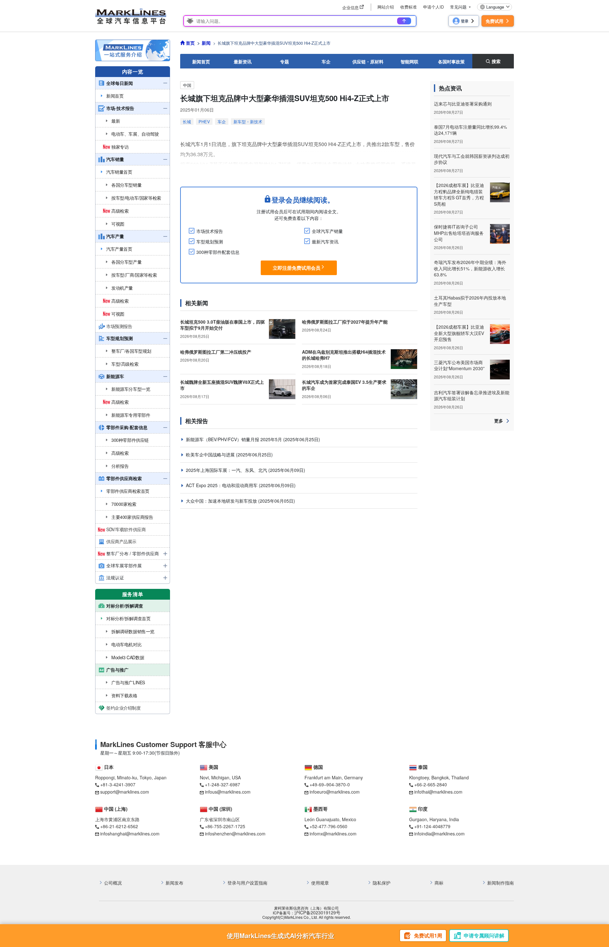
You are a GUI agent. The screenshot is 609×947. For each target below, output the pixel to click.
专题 (284, 61)
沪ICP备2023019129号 (317, 912)
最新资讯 (243, 61)
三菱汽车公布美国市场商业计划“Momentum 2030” (459, 365)
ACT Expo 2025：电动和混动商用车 (222, 485)
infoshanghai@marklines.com (130, 833)
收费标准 (408, 7)
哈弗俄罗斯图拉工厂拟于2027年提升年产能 (345, 322)
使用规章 (320, 883)
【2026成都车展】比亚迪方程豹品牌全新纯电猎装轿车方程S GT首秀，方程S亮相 (459, 194)
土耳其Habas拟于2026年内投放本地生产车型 (470, 300)
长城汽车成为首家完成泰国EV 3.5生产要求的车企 (344, 385)
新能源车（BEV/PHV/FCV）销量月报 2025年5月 (234, 439)
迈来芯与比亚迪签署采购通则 (463, 103)
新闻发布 (174, 883)
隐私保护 (381, 883)
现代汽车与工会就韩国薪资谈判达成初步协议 (471, 159)
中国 (187, 85)
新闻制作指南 (500, 883)
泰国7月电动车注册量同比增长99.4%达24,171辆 (470, 130)
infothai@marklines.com (438, 792)
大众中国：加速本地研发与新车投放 (222, 501)
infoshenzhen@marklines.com (235, 833)
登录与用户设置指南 (247, 883)
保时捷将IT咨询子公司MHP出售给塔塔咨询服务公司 (459, 232)
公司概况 (113, 883)
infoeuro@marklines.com (335, 792)
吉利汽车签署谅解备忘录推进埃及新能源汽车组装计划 (471, 395)
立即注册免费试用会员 (296, 267)
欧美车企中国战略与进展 (211, 454)
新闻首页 (201, 61)
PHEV (204, 122)
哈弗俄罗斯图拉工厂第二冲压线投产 (215, 352)
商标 (439, 883)
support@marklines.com (124, 792)
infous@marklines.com (228, 792)
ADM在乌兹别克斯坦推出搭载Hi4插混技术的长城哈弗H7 (344, 355)
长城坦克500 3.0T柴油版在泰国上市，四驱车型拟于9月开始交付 (222, 325)
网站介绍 (385, 7)
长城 (187, 122)
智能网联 (409, 61)
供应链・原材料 (367, 61)
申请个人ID (433, 7)
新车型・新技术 (247, 122)
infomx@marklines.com (333, 833)
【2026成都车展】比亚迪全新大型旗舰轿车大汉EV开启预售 (459, 333)
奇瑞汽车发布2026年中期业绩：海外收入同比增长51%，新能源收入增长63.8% (470, 268)
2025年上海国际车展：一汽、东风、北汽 (227, 470)
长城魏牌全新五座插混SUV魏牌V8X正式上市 (222, 385)
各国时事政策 (451, 61)
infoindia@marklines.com (439, 833)
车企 (326, 61)
